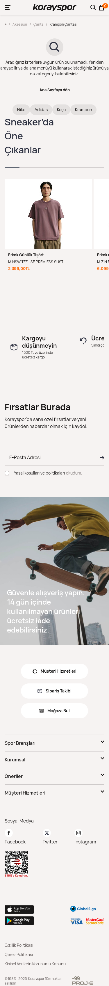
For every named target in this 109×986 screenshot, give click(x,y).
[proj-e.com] (82, 983)
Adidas (41, 109)
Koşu (61, 109)
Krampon (83, 109)
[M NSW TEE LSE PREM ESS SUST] (48, 214)
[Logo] (54, 7)
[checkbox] (7, 473)
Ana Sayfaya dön (55, 90)
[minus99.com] (76, 978)
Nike (21, 109)
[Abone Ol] (100, 457)
